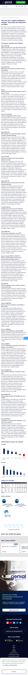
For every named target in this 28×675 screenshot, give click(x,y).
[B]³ (14, 620)
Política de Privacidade (14, 651)
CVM (14, 624)
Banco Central (14, 627)
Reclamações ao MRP (14, 631)
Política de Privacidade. (10, 665)
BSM (14, 622)
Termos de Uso (14, 655)
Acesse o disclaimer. (5, 468)
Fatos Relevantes (14, 649)
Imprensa (14, 647)
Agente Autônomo (14, 642)
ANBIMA (14, 625)
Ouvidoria (14, 645)
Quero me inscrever (14, 585)
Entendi (14, 671)
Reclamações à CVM (13, 629)
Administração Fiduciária (14, 653)
